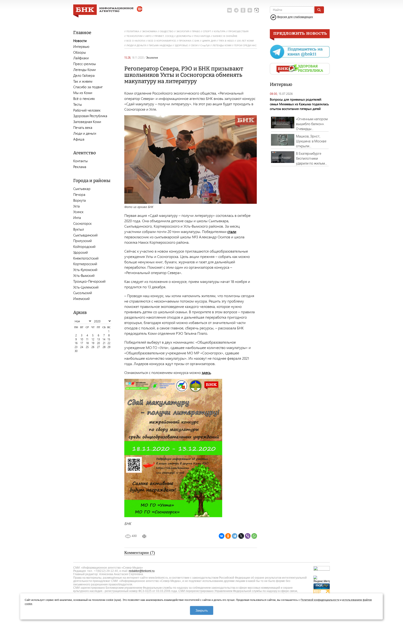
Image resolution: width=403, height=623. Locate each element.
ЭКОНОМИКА (149, 31)
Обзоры (79, 52)
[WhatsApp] (254, 536)
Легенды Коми (84, 69)
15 (109, 339)
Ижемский (81, 298)
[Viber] (247, 536)
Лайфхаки (81, 58)
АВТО (148, 36)
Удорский (80, 252)
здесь (206, 372)
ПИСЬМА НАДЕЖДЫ (160, 45)
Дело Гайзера (84, 75)
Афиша (78, 139)
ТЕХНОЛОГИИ (134, 36)
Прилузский (82, 240)
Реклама (79, 166)
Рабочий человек (87, 110)
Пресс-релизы (84, 63)
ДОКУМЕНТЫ (183, 36)
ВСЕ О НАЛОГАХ (136, 40)
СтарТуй (205, 45)
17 (81, 343)
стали (231, 231)
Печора (79, 194)
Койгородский (84, 246)
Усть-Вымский (83, 275)
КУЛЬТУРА (220, 31)
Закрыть (201, 610)
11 (87, 339)
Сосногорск (82, 223)
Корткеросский (85, 263)
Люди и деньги (84, 133)
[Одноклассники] (228, 536)
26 (92, 347)
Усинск (78, 211)
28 (104, 347)
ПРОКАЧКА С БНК (189, 40)
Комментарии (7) (139, 552)
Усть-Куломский (85, 269)
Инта (77, 217)
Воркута (79, 200)
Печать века (82, 127)
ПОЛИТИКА (132, 31)
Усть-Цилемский (85, 287)
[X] (241, 536)
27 (98, 347)
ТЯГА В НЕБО (226, 40)
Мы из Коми (82, 92)
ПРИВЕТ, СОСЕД (164, 36)
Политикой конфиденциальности (320, 599)
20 (98, 343)
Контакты (80, 160)
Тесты (77, 104)
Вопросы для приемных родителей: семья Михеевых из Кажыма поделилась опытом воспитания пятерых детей (299, 104)
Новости (80, 40)
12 (93, 339)
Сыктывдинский (85, 235)
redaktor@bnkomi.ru (142, 571)
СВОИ (194, 45)
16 (76, 343)
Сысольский (82, 292)
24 (81, 347)
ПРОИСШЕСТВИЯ (238, 31)
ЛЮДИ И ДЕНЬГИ (136, 45)
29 (109, 347)
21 (104, 343)
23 (76, 347)
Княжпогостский (85, 258)
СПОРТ (207, 31)
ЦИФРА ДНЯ (209, 40)
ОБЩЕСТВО (167, 31)
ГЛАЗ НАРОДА (202, 36)
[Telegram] (234, 536)
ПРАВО (196, 31)
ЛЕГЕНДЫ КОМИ (221, 45)
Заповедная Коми (87, 121)
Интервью (81, 46)
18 (87, 343)
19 (93, 343)
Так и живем (82, 81)
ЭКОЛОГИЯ (182, 31)
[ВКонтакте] (221, 536)
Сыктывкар (81, 188)
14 (104, 339)
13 (98, 339)
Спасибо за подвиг (88, 86)
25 (87, 347)
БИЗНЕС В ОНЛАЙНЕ (225, 36)
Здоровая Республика (90, 115)
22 (109, 343)
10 (81, 339)
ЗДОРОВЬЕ (181, 45)
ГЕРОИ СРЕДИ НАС (245, 45)
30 (76, 351)
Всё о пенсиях (84, 98)
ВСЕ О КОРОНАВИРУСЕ (162, 40)
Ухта (76, 206)
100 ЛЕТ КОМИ (245, 40)
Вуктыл (78, 229)
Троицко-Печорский (89, 281)
